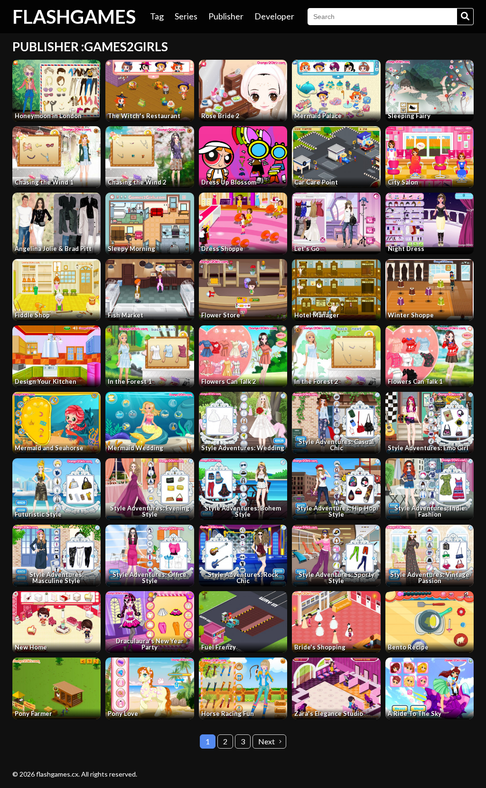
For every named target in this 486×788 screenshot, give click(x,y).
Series (186, 16)
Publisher (225, 16)
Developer (274, 16)
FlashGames (74, 16)
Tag (157, 16)
